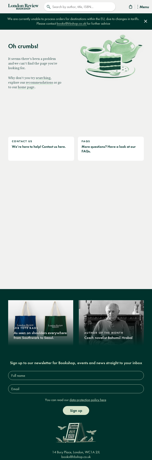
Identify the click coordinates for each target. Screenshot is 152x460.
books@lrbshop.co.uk (72, 23)
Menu (144, 7)
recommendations (39, 83)
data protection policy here (88, 400)
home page (26, 87)
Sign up (76, 410)
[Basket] (131, 7)
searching (43, 78)
